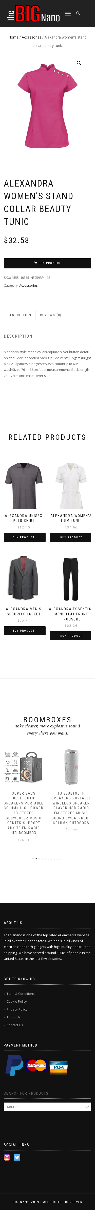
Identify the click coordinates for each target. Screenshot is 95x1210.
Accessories (31, 37)
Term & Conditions (21, 993)
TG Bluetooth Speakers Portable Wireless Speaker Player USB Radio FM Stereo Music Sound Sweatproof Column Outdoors (71, 808)
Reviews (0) (51, 315)
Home (13, 37)
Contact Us (15, 1025)
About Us (14, 1017)
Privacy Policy (17, 1009)
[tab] (20, 315)
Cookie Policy (17, 1001)
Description (19, 315)
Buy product (50, 263)
